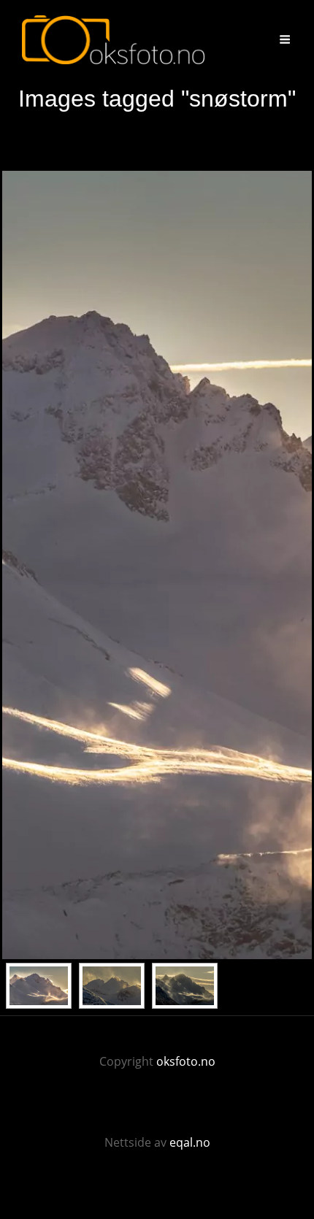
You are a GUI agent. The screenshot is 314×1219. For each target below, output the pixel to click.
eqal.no (189, 1142)
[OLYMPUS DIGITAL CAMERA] (112, 985)
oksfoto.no (185, 1061)
